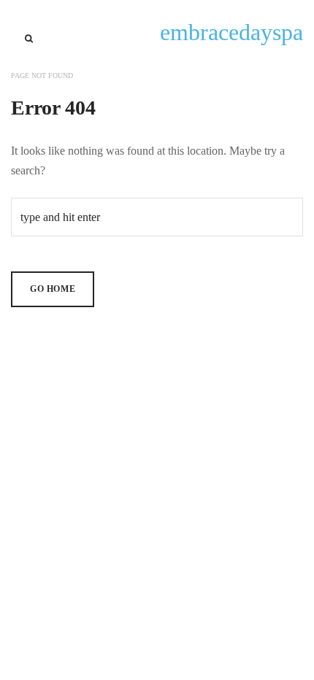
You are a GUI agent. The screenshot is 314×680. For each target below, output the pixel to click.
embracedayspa (231, 32)
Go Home (52, 289)
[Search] (29, 38)
